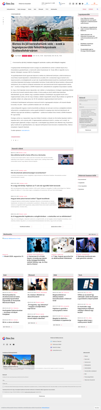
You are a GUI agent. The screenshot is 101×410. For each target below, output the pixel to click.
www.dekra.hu (25, 130)
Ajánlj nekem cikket (56, 226)
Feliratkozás (88, 130)
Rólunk (86, 356)
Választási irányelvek (90, 379)
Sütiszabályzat (45, 407)
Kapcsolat (87, 359)
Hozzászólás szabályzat (90, 371)
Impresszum (88, 362)
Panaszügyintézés (89, 377)
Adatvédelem (88, 368)
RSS (86, 374)
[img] (8, 3)
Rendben (97, 407)
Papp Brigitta (18, 55)
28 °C (63, 3)
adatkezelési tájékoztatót (91, 125)
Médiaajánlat (88, 365)
